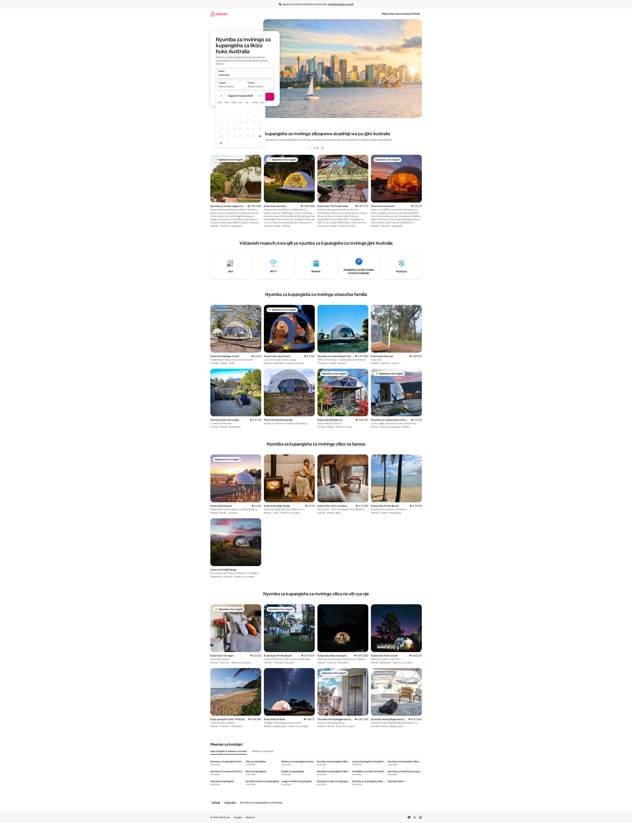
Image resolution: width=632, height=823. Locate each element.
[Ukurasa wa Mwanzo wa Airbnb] (218, 14)
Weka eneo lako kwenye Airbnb (401, 14)
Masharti (250, 817)
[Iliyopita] (310, 148)
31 (221, 143)
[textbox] (230, 86)
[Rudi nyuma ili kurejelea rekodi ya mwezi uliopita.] (222, 96)
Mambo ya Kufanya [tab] (262, 751)
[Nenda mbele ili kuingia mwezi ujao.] (260, 96)
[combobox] (245, 75)
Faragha (238, 817)
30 (259, 136)
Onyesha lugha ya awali (340, 4)
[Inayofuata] (322, 148)
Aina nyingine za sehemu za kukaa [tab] (228, 751)
